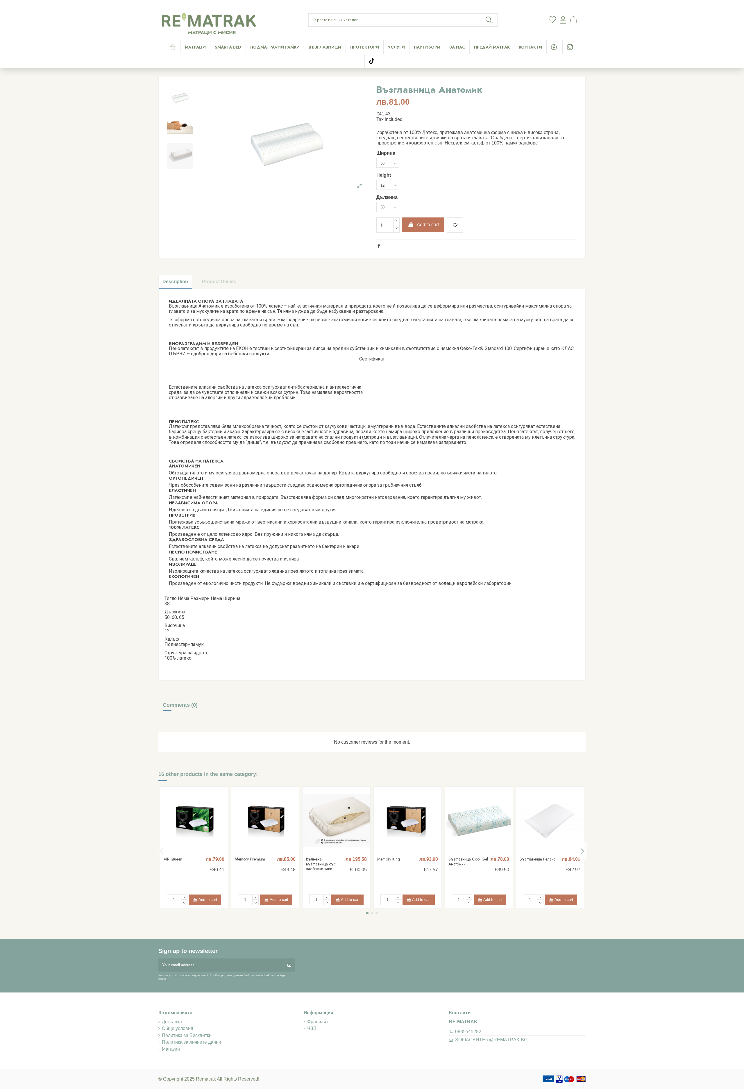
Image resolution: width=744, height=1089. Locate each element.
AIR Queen (173, 859)
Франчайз (317, 1021)
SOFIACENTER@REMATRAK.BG (491, 1039)
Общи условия (177, 1028)
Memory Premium (250, 859)
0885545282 (468, 1031)
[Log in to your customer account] (563, 20)
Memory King (388, 859)
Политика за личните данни (191, 1042)
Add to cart (428, 224)
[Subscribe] (289, 965)
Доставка (172, 1021)
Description (175, 281)
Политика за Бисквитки (187, 1035)
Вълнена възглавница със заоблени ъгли (321, 864)
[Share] (379, 246)
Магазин (171, 1049)
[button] (396, 47)
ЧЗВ (311, 1028)
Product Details (219, 281)
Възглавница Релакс (537, 859)
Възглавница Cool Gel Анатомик (468, 861)
